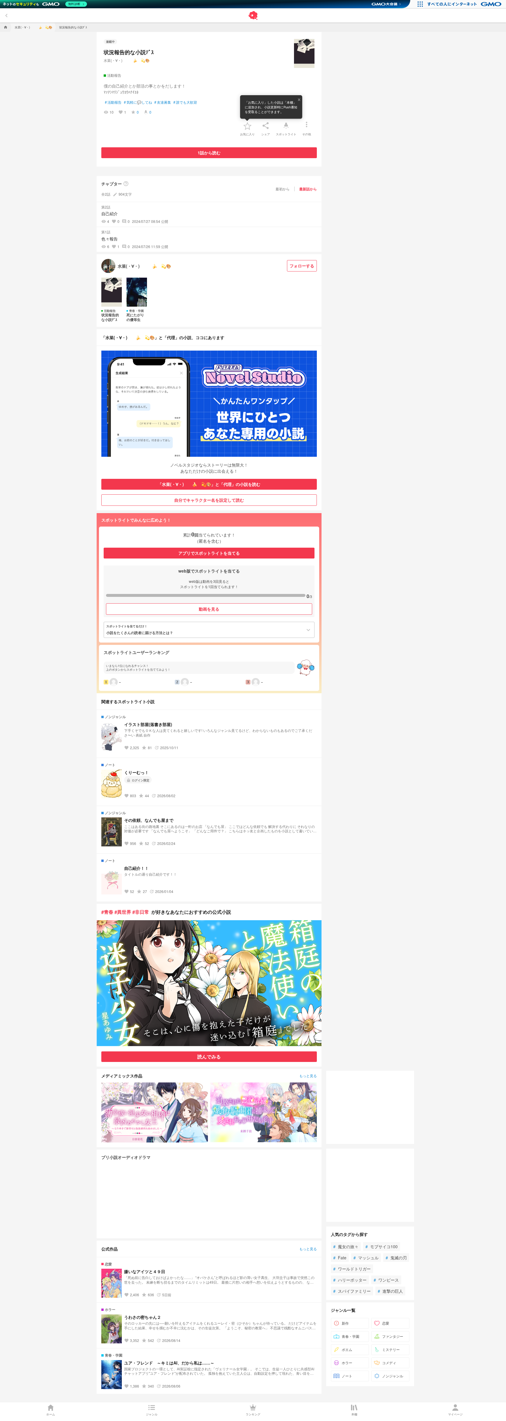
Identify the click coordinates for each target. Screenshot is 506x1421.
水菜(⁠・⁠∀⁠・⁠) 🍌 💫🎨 (127, 60)
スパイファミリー (352, 1291)
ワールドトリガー (352, 1269)
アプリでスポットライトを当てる (209, 553)
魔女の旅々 (345, 1246)
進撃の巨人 (390, 1291)
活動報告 (113, 102)
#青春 (107, 911)
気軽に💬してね (138, 102)
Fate (339, 1258)
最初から (283, 188)
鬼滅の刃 (396, 1258)
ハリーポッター (350, 1280)
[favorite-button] (247, 125)
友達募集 (162, 102)
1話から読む (209, 153)
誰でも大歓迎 (185, 102)
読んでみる (209, 1056)
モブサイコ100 (381, 1246)
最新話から (308, 189)
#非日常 (140, 911)
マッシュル (366, 1258)
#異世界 (122, 911)
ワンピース (386, 1280)
